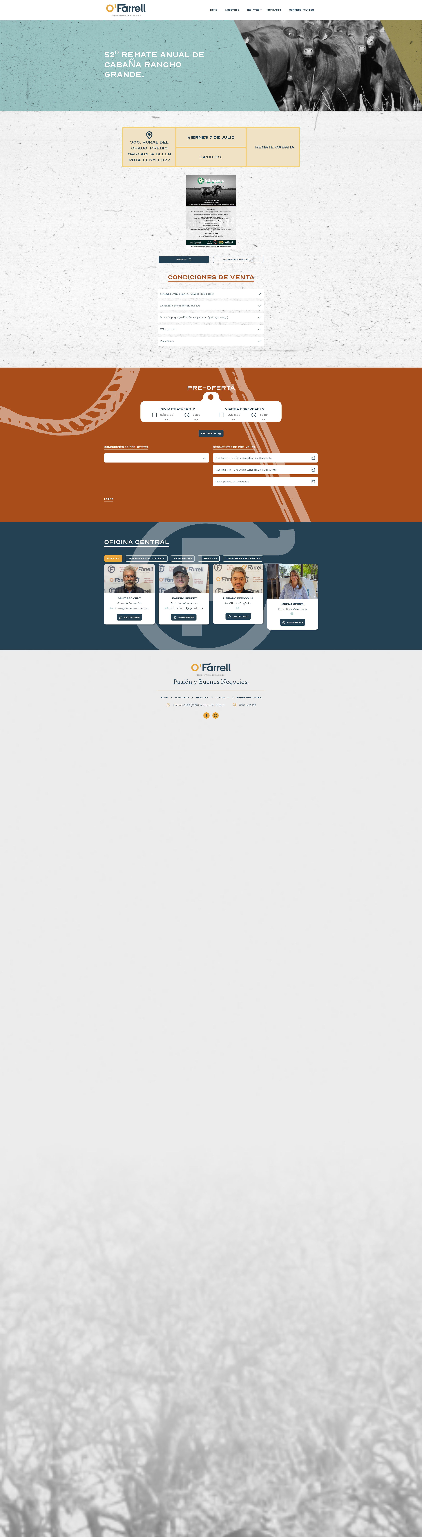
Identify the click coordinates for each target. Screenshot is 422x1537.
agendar (181, 259)
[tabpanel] (211, 599)
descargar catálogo (236, 259)
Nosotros (232, 10)
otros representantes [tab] (243, 558)
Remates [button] (252, 10)
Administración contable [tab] (146, 558)
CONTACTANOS (131, 617)
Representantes (301, 10)
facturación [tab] (183, 558)
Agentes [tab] (113, 558)
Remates (202, 697)
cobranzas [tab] (209, 558)
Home (214, 10)
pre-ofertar (209, 433)
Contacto (274, 10)
